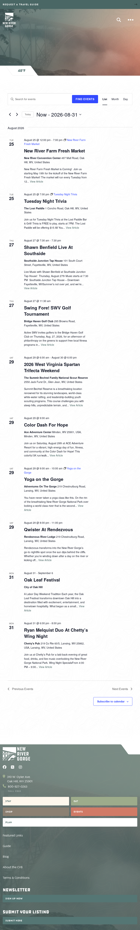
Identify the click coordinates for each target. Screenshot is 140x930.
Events (78, 811)
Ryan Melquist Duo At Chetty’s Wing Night (56, 633)
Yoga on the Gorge (43, 479)
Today (28, 114)
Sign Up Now (14, 898)
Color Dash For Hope (46, 425)
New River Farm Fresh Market (54, 151)
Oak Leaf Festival (42, 580)
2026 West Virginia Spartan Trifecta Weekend (52, 367)
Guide (7, 846)
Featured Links (13, 835)
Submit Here (13, 920)
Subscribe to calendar (111, 701)
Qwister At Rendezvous (48, 529)
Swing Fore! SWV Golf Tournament (47, 311)
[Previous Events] (10, 114)
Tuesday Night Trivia (45, 201)
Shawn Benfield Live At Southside (48, 250)
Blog (6, 856)
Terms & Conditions (16, 877)
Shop (9, 811)
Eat (76, 801)
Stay (8, 801)
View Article (36, 181)
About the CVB (13, 867)
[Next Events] (17, 114)
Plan (8, 822)
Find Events (85, 99)
